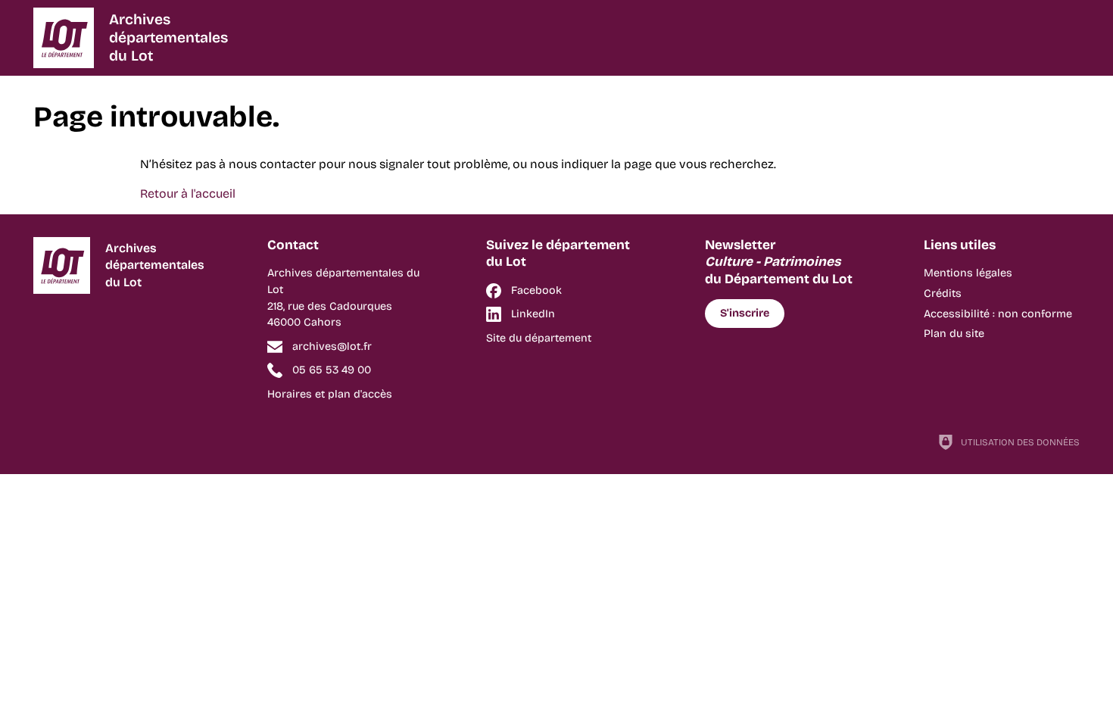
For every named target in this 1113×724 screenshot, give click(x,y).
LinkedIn (533, 313)
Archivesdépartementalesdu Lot (168, 37)
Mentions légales (968, 273)
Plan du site (954, 333)
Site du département (538, 338)
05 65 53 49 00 (331, 370)
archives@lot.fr (332, 346)
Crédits (943, 293)
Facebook (536, 290)
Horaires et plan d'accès (329, 394)
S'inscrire (744, 313)
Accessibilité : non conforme (998, 313)
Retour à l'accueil (187, 193)
